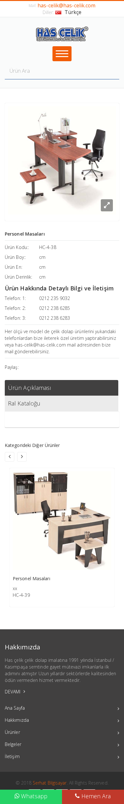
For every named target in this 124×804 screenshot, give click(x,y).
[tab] (61, 388)
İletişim (12, 756)
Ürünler (12, 732)
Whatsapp (33, 796)
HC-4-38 (47, 247)
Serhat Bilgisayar (50, 783)
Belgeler (13, 744)
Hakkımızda (17, 720)
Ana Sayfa (15, 708)
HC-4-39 (21, 595)
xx (15, 588)
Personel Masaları (31, 578)
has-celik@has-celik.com (66, 5)
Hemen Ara (95, 796)
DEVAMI (13, 692)
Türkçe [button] (73, 12)
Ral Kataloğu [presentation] (24, 403)
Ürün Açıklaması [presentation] (30, 387)
